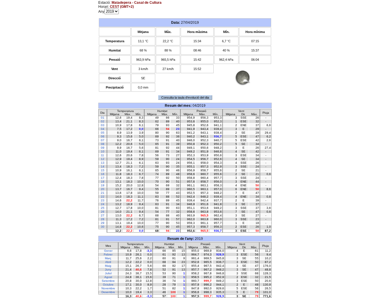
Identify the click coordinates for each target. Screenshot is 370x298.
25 (102, 207)
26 (102, 211)
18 (102, 181)
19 (102, 185)
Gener (108, 250)
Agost (108, 277)
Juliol (108, 273)
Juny (108, 269)
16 (102, 174)
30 (102, 226)
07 (102, 140)
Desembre (108, 292)
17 (102, 177)
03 (102, 125)
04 (102, 128)
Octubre (108, 284)
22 (102, 196)
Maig (108, 265)
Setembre (108, 280)
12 (102, 159)
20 (102, 189)
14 (102, 166)
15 (102, 170)
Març (108, 258)
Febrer (108, 254)
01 (102, 117)
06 (102, 136)
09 (102, 147)
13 (102, 162)
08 (102, 144)
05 (102, 132)
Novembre (108, 288)
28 (102, 219)
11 (102, 155)
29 (102, 223)
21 (102, 192)
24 (102, 204)
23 (102, 200)
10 (102, 151)
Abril (108, 262)
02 (102, 121)
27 (102, 215)
